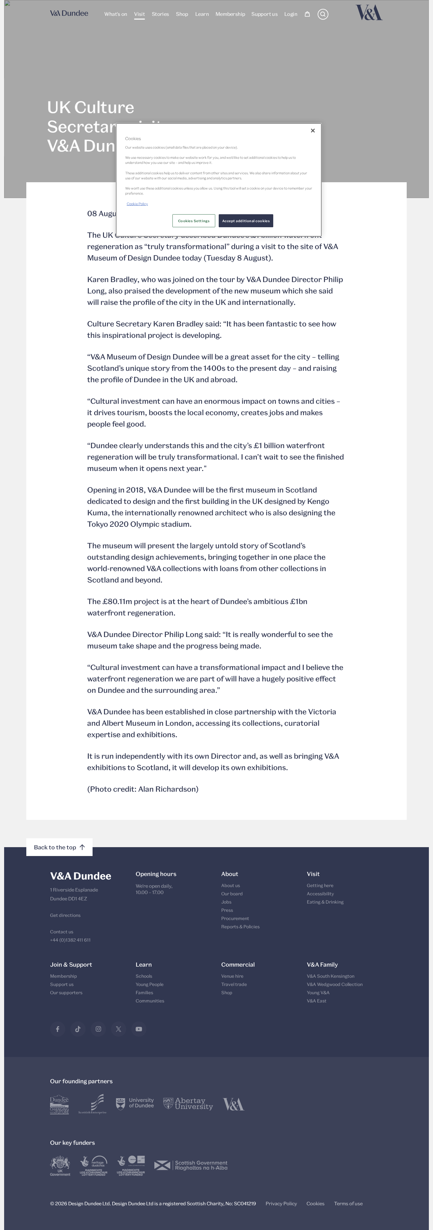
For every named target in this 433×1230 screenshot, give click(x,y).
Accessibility (320, 893)
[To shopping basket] (307, 15)
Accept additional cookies (246, 221)
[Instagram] (98, 1029)
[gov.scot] (191, 1165)
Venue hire (232, 976)
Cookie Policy (137, 204)
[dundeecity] (59, 1104)
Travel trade (234, 984)
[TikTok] (78, 1029)
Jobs (226, 902)
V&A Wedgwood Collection (335, 984)
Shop (182, 14)
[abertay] (188, 1104)
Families (144, 992)
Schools (144, 976)
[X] (118, 1029)
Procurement (235, 918)
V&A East (316, 1000)
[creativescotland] (131, 1165)
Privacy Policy (281, 1203)
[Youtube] (138, 1029)
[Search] (323, 18)
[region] (219, 180)
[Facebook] (57, 1029)
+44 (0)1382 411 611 (70, 940)
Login (290, 14)
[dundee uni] (135, 1104)
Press (227, 910)
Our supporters (66, 992)
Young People (150, 984)
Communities (150, 1000)
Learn (202, 14)
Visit (139, 14)
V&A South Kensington (330, 976)
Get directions (65, 915)
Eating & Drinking (325, 902)
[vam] (234, 1104)
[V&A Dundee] (69, 15)
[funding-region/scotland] (93, 1165)
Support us (264, 14)
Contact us (61, 931)
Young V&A (318, 992)
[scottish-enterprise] (93, 1104)
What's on (115, 14)
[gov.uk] (60, 1165)
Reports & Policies (240, 926)
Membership (230, 14)
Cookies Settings (194, 221)
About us (230, 885)
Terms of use (348, 1203)
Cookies (316, 1203)
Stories (160, 14)
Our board (232, 893)
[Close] (313, 131)
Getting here (320, 885)
